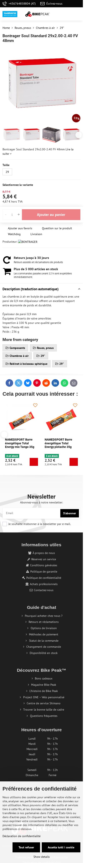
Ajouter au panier (51, 214)
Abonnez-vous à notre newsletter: (41, 502)
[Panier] (68, 14)
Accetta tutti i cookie (61, 847)
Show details (41, 857)
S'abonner (69, 513)
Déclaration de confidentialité (21, 836)
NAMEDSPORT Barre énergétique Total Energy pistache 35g (58, 443)
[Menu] (78, 14)
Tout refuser (26, 847)
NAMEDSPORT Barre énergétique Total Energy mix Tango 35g (19, 443)
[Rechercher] (58, 14)
